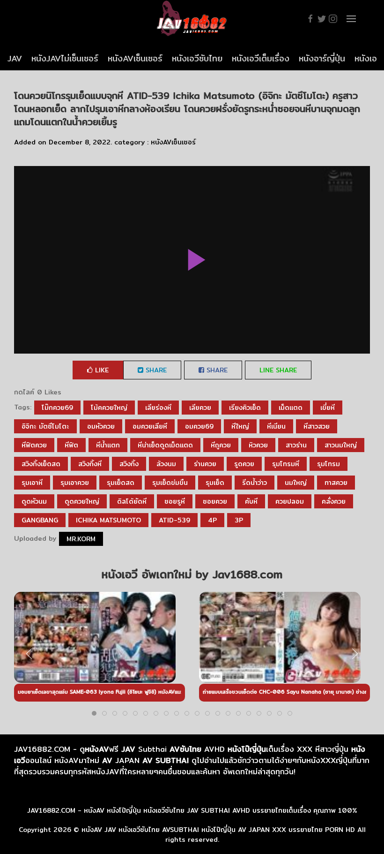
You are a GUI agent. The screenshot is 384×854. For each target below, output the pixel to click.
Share (155, 370)
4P (212, 520)
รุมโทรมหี (285, 464)
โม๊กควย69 (57, 407)
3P (239, 520)
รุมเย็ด (215, 482)
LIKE (101, 370)
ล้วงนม (166, 464)
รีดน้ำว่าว (254, 482)
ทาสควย (336, 482)
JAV (14, 58)
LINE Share (278, 370)
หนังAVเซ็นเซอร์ (135, 58)
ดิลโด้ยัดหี (132, 501)
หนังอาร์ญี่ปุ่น (322, 58)
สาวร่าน (296, 445)
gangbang (40, 520)
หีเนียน (276, 426)
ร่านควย (205, 464)
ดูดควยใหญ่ (82, 501)
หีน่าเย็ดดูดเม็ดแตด (165, 445)
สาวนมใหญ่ (341, 445)
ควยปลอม (289, 501)
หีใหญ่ (240, 426)
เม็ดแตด (291, 407)
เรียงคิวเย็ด (245, 407)
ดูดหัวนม (34, 501)
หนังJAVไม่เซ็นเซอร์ (64, 58)
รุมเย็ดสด (120, 482)
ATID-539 (174, 520)
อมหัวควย (101, 426)
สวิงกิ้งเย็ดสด (41, 464)
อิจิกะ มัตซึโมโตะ (45, 426)
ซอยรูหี (174, 501)
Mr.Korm (81, 539)
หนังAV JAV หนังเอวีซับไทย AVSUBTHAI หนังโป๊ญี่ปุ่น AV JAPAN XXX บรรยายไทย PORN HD (218, 829)
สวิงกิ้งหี (90, 464)
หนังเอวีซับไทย (197, 58)
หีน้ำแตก (108, 445)
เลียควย (200, 407)
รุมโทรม (328, 464)
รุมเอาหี (32, 482)
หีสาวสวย (316, 426)
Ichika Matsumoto (108, 520)
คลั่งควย (334, 501)
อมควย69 (199, 426)
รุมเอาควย (74, 482)
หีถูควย (221, 445)
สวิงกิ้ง (129, 464)
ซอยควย (215, 501)
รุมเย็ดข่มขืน (170, 482)
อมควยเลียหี (150, 426)
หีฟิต (71, 445)
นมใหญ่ (296, 482)
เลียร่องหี (158, 407)
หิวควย (258, 445)
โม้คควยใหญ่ (109, 407)
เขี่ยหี (327, 407)
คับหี (251, 501)
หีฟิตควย (34, 445)
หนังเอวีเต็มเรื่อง (260, 58)
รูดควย (244, 464)
